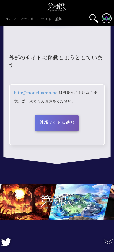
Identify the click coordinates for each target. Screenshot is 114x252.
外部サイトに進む (56, 122)
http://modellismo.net (36, 93)
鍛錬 (58, 19)
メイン (10, 19)
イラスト (44, 19)
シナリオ (26, 19)
